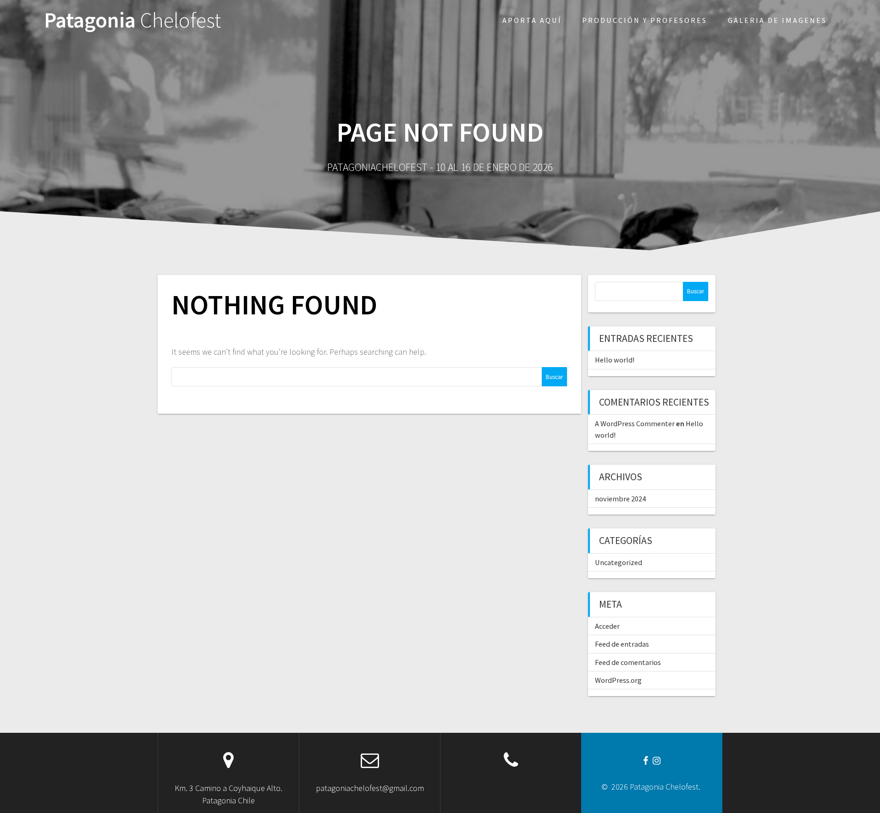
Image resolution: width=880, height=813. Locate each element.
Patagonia (132, 20)
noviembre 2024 (620, 498)
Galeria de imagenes (777, 20)
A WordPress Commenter (635, 423)
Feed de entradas (622, 643)
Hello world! (614, 359)
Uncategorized (618, 562)
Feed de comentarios (628, 662)
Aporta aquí (532, 20)
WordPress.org (618, 680)
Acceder (607, 626)
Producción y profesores (644, 20)
